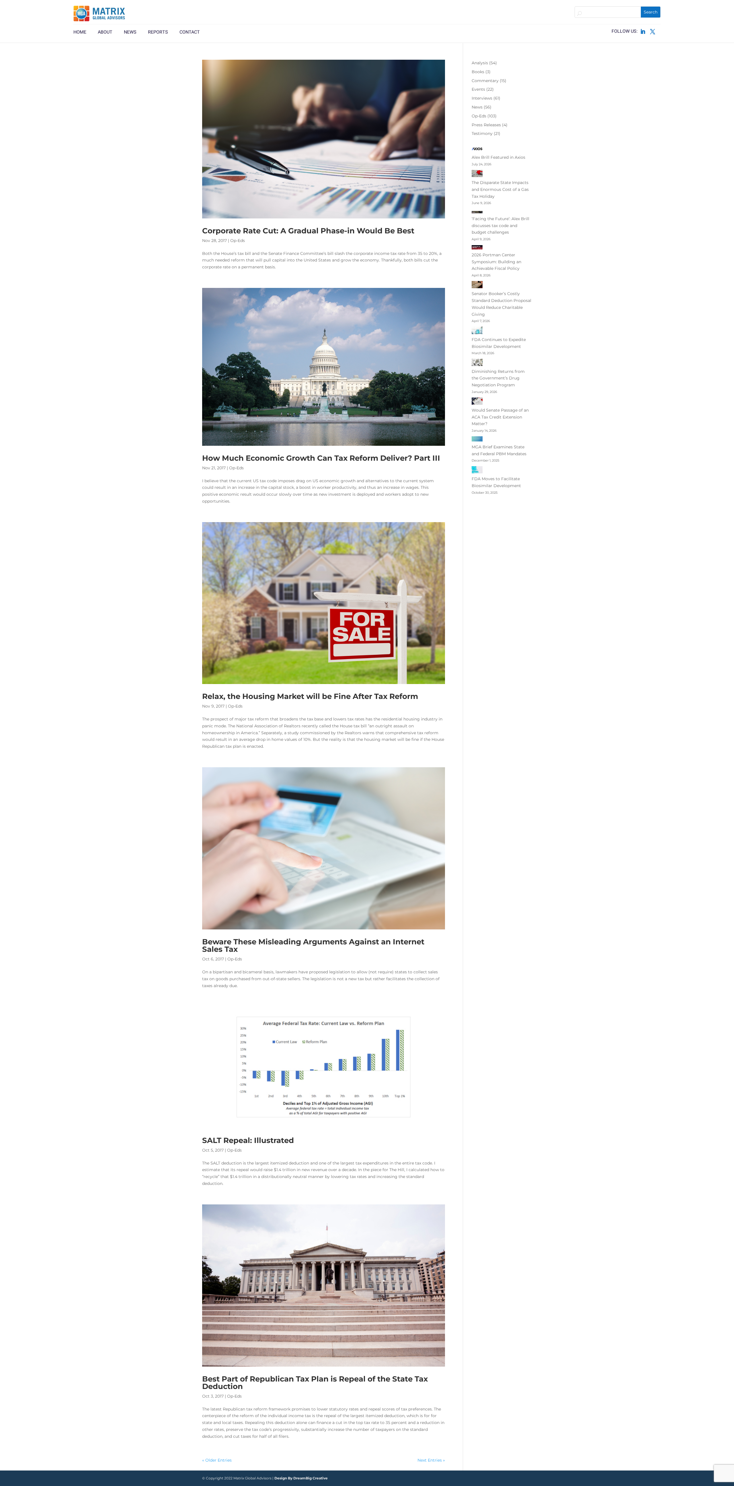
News (477, 107)
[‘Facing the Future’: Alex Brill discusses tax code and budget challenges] (477, 212)
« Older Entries (217, 1460)
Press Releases (486, 124)
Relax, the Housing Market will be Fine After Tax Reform (310, 696)
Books (478, 71)
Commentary (485, 80)
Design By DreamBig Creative (301, 1478)
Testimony (482, 133)
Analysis (480, 62)
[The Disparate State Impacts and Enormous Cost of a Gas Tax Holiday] (477, 174)
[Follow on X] (652, 31)
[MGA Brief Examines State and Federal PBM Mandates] (477, 440)
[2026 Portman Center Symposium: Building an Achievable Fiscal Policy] (477, 248)
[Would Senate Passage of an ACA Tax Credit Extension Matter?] (477, 402)
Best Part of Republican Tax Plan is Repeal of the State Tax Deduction (315, 1382)
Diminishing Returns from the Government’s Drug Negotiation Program (498, 378)
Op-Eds (237, 240)
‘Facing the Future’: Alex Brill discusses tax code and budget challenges (500, 225)
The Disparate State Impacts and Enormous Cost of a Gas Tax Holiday (500, 189)
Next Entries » (431, 1460)
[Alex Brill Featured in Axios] (477, 150)
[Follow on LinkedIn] (643, 31)
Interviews (482, 98)
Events (478, 89)
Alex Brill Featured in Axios (498, 157)
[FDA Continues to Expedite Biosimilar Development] (477, 331)
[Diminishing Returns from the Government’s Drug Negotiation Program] (477, 363)
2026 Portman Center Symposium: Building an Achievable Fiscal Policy (496, 261)
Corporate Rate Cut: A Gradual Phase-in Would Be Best (308, 230)
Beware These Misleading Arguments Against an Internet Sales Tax (313, 945)
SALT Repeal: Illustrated (248, 1140)
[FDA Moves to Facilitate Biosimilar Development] (477, 471)
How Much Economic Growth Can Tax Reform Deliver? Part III (321, 458)
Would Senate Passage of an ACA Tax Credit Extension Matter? (500, 417)
